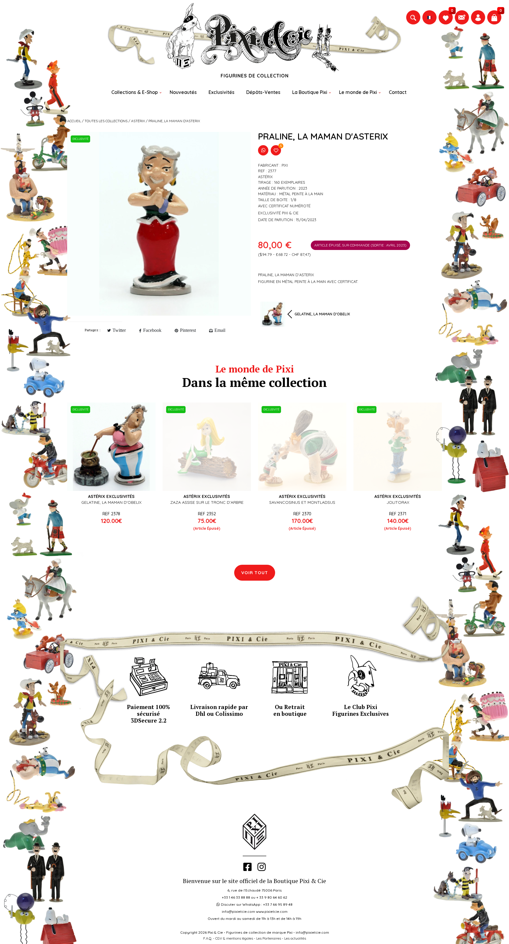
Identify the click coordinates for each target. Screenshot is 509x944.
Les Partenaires (268, 938)
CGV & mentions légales (234, 938)
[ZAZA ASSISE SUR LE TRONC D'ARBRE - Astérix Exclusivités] (207, 447)
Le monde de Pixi (358, 92)
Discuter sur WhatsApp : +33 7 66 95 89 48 (256, 904)
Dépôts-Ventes (263, 92)
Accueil (74, 121)
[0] (445, 17)
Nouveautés (183, 92)
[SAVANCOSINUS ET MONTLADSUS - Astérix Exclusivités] (302, 447)
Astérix (138, 121)
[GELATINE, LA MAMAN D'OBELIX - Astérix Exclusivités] (111, 447)
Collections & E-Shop (134, 92)
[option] (159, 224)
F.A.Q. (207, 938)
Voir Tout (254, 572)
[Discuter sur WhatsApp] (263, 150)
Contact (397, 92)
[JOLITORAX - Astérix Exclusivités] (397, 447)
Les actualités (295, 938)
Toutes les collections (106, 121)
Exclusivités (221, 92)
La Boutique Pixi (309, 92)
